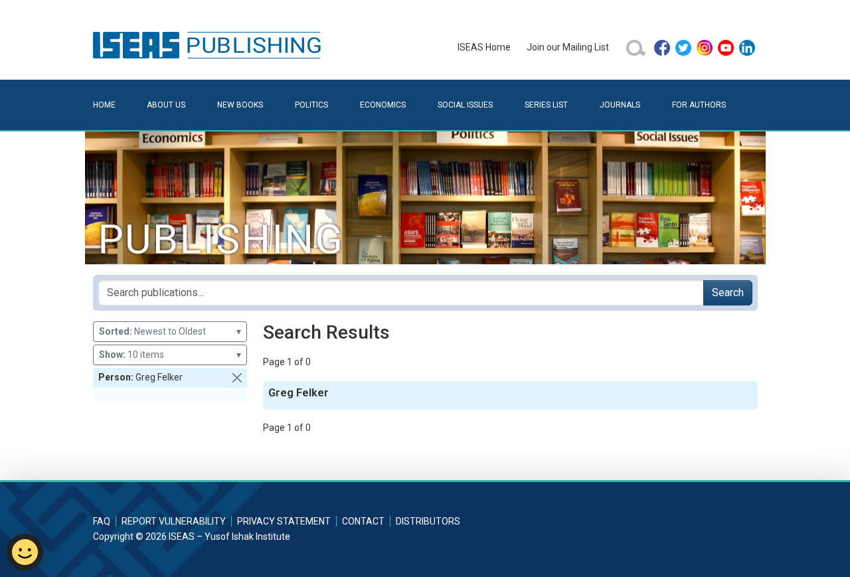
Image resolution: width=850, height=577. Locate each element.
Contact (363, 521)
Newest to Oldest (170, 331)
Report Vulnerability (174, 521)
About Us (166, 105)
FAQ (101, 521)
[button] (237, 378)
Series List (546, 105)
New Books (240, 105)
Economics (383, 105)
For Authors (699, 105)
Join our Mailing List (568, 47)
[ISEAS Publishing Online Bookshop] (209, 44)
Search (728, 292)
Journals (620, 105)
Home (104, 105)
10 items (170, 354)
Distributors (428, 521)
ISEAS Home (484, 47)
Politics (311, 105)
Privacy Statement (284, 521)
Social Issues (465, 105)
